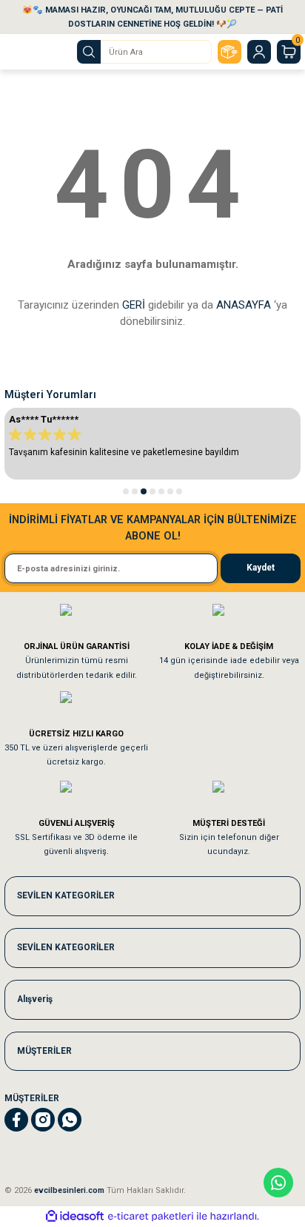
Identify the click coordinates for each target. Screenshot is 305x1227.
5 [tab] (161, 491)
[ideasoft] (74, 1216)
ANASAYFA (243, 305)
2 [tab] (135, 491)
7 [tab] (179, 491)
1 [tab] (126, 491)
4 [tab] (152, 491)
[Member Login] (259, 52)
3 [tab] (144, 491)
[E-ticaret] (150, 1216)
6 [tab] (170, 491)
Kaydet (261, 567)
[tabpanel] (152, 444)
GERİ (133, 305)
